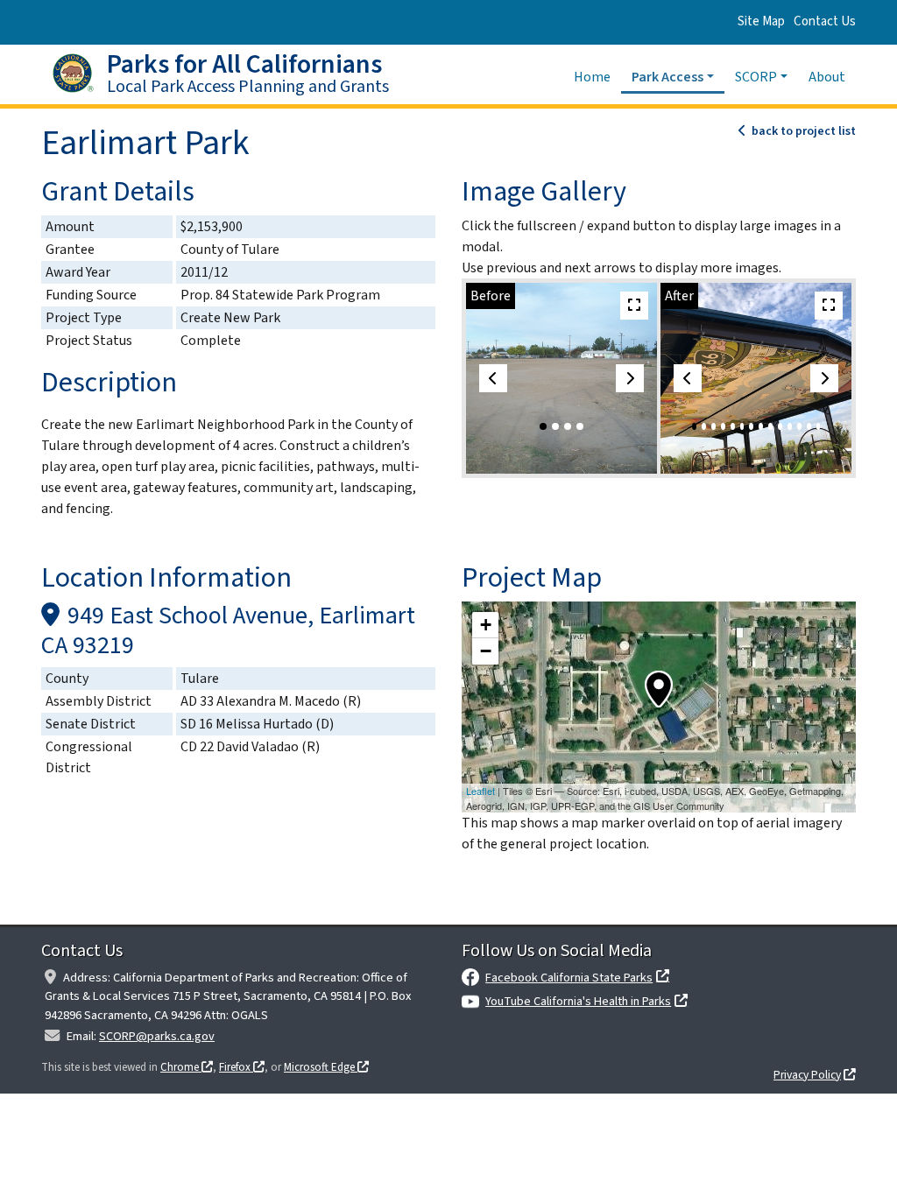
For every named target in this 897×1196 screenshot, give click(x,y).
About (827, 77)
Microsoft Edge (320, 1067)
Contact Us (825, 21)
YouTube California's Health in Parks (578, 1001)
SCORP (756, 77)
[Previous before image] (493, 378)
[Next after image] (824, 378)
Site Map (761, 21)
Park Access (667, 77)
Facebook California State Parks (569, 977)
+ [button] (485, 625)
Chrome (180, 1067)
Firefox (236, 1067)
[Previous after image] (688, 378)
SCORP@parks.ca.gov (157, 1036)
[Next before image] (630, 378)
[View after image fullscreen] (829, 306)
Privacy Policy (807, 1074)
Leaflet (480, 791)
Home (597, 77)
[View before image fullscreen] (634, 306)
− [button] (485, 651)
